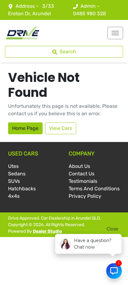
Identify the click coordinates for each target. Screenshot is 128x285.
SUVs (14, 181)
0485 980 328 (89, 14)
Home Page (25, 128)
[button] (115, 33)
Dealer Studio (47, 231)
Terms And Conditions (94, 189)
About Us (79, 166)
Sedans (16, 174)
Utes (13, 166)
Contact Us (81, 174)
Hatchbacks (22, 189)
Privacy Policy (85, 196)
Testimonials (83, 181)
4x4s (14, 196)
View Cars (60, 128)
